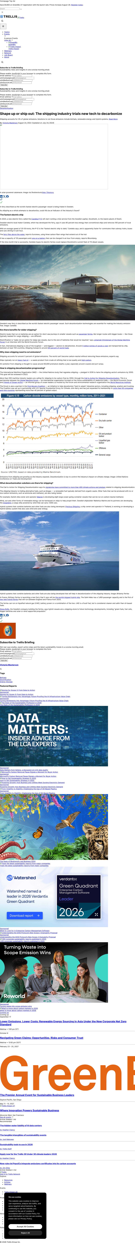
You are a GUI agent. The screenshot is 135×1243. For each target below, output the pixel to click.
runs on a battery (38, 238)
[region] (25, 1216)
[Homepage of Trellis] (3, 1172)
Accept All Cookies (25, 1226)
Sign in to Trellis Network (10, 1174)
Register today (77, 5)
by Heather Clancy (7, 1130)
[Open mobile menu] (3, 26)
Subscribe (4, 85)
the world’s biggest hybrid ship (67, 597)
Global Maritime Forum (29, 380)
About (6, 57)
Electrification (5, 680)
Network (7, 53)
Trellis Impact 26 (11, 1192)
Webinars (7, 51)
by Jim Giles (5, 1168)
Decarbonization (6, 108)
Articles (7, 1182)
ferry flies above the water (14, 234)
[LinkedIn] (1, 197)
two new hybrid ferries (9, 599)
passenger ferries (86, 334)
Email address (6, 76)
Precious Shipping (72, 506)
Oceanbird (7, 503)
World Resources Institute (120, 382)
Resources (8, 1180)
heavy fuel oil (23, 360)
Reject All (25, 1233)
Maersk (40, 497)
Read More (113, 119)
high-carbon (86, 360)
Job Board (8, 55)
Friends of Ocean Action (13, 382)
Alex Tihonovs (48, 192)
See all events (6, 1117)
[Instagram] (4, 1230)
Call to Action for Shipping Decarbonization (101, 378)
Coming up (4, 1013)
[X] (4, 197)
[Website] (67, 201)
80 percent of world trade (58, 348)
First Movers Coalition (36, 386)
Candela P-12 (36, 219)
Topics (6, 32)
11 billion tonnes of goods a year (95, 346)
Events (7, 34)
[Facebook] (7, 197)
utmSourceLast (6, 82)
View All (7, 40)
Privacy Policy (26, 1219)
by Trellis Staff (6, 1149)
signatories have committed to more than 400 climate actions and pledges (75, 487)
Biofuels (3, 678)
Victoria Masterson (10, 123)
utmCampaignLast (7, 78)
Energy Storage (6, 682)
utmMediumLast (6, 80)
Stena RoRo (4, 609)
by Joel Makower (7, 1139)
